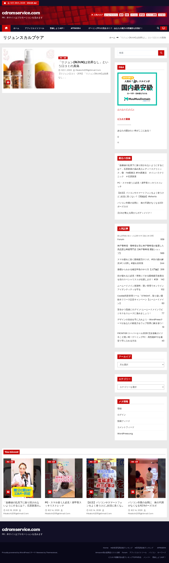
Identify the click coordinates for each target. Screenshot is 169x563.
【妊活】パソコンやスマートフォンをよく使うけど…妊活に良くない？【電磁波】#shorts (104, 505)
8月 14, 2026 (54, 510)
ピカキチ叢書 (123, 119)
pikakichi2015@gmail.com (88, 70)
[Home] (6, 28)
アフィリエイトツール (34, 28)
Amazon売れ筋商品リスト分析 (107, 552)
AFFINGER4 (77, 28)
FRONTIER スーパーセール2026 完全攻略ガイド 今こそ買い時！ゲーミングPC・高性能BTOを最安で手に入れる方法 (140, 337)
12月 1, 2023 (66, 70)
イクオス (162, 15)
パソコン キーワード (157, 552)
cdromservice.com (21, 13)
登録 (119, 408)
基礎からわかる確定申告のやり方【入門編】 (138, 269)
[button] (158, 28)
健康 (121, 15)
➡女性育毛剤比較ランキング (122, 548)
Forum (120, 239)
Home (105, 548)
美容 (126, 15)
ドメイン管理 (151, 15)
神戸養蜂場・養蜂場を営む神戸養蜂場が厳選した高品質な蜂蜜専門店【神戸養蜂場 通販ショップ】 (140, 249)
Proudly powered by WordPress (16, 552)
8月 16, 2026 (12, 510)
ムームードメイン (111, 15)
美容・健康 (63, 58)
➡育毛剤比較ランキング (144, 548)
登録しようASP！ (57, 28)
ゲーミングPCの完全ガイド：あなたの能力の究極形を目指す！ (115, 28)
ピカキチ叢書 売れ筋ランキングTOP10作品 (124, 557)
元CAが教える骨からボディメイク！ (134, 212)
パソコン (134, 15)
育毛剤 (142, 15)
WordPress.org (125, 433)
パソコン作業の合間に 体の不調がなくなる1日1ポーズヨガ (146, 504)
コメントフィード (125, 427)
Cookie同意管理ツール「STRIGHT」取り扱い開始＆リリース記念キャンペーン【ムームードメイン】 (140, 299)
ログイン (121, 414)
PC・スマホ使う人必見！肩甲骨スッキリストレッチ (63, 504)
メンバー (146, 557)
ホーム (16, 28)
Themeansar (51, 552)
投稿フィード (123, 421)
